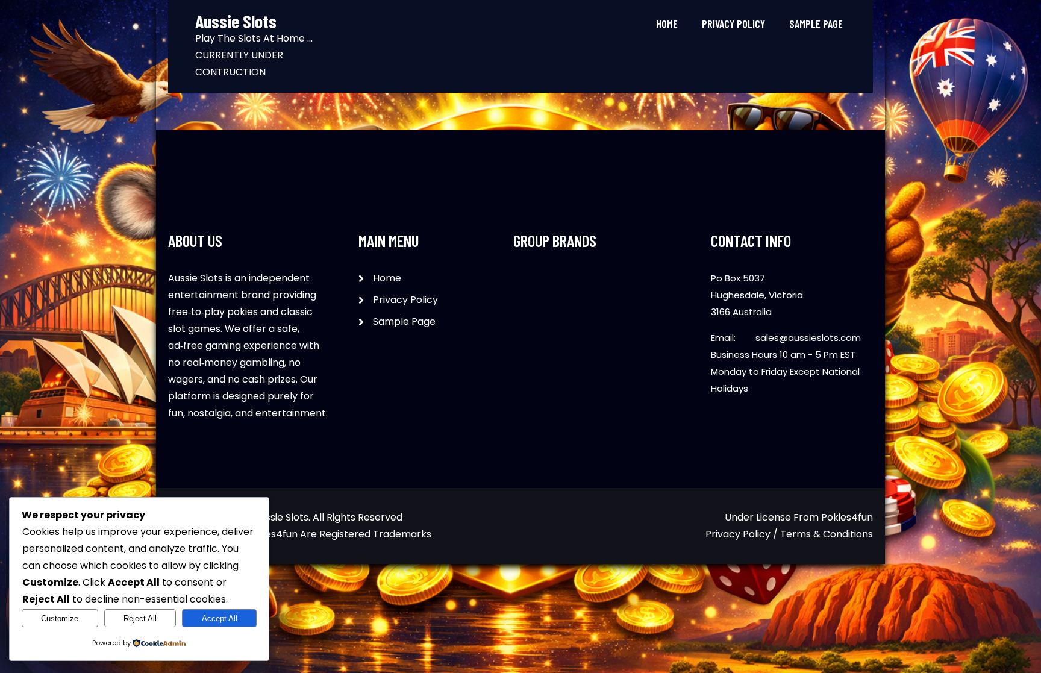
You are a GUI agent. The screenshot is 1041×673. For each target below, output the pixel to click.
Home (667, 23)
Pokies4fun (847, 517)
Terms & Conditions (826, 534)
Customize (59, 618)
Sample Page (816, 23)
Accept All (219, 618)
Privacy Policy (733, 23)
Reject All (140, 618)
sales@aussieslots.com (808, 337)
